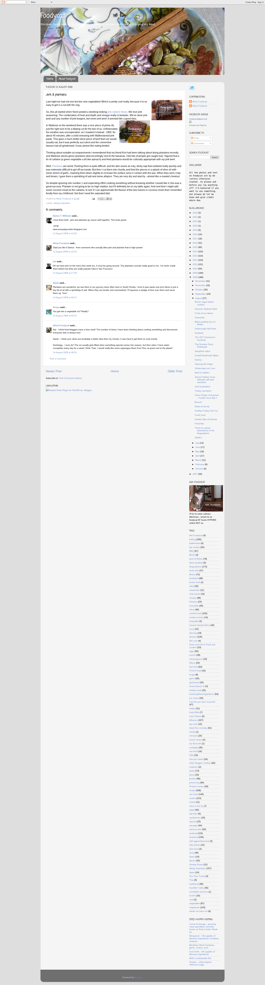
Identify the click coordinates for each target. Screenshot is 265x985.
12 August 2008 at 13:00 (65, 233)
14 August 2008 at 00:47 (65, 297)
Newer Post (54, 371)
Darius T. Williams (62, 216)
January (199, 468)
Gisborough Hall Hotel (205, 328)
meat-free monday (198, 728)
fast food (193, 667)
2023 (195, 212)
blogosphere (195, 566)
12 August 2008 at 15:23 (65, 251)
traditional (194, 884)
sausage (193, 825)
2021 (195, 221)
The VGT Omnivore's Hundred (205, 338)
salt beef (193, 813)
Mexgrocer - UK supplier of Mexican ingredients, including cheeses (204, 938)
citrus (191, 609)
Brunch (198, 402)
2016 (195, 243)
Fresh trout (200, 415)
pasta (192, 771)
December (200, 281)
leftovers (193, 720)
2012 (195, 260)
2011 (195, 264)
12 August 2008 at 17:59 (65, 273)
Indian (192, 708)
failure (192, 663)
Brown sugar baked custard (204, 303)
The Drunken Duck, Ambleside (204, 345)
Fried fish (199, 423)
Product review (196, 786)
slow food (193, 849)
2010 (195, 268)
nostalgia (193, 747)
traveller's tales (196, 888)
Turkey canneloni (203, 391)
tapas (192, 872)
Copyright (194, 621)
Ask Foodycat (195, 535)
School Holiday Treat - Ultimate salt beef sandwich (205, 380)
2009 (195, 273)
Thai (191, 880)
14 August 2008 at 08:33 (65, 352)
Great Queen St (197, 686)
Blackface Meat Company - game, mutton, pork (202, 946)
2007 (195, 474)
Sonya (56, 307)
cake (191, 586)
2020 (195, 226)
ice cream (194, 698)
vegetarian (194, 907)
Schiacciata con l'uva (205, 368)
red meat (193, 794)
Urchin (192, 895)
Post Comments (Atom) (70, 378)
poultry (192, 778)
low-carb (193, 724)
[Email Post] (93, 198)
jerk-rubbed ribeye (117, 112)
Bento (192, 555)
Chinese (193, 601)
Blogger (138, 977)
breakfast (193, 578)
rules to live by (196, 806)
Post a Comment (58, 358)
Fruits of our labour (204, 313)
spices (192, 860)
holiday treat (195, 690)
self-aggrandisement (199, 841)
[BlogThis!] (102, 198)
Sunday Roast (196, 864)
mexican (193, 735)
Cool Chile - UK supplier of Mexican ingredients (202, 952)
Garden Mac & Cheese (206, 419)
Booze (192, 574)
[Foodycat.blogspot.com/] (190, 122)
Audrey (198, 360)
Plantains (57, 166)
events (192, 655)
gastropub (194, 682)
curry (191, 629)
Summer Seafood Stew (206, 309)
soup (191, 852)
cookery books (196, 617)
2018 (195, 234)
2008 (195, 277)
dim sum (193, 641)
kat (54, 261)
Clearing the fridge (204, 364)
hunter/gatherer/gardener (201, 694)
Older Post (175, 371)
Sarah (56, 283)
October (199, 289)
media (192, 732)
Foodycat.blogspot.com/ (198, 119)
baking (192, 539)
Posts (196, 138)
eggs (191, 651)
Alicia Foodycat (61, 243)
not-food (193, 751)
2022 (195, 217)
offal (191, 755)
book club (194, 570)
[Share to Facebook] (107, 198)
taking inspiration (62, 203)
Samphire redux (202, 351)
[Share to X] (104, 198)
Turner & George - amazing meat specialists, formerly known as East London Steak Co (203, 928)
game (192, 678)
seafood (193, 833)
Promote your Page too (197, 125)
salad (191, 810)
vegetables (194, 903)
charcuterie (194, 594)
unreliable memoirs (198, 892)
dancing (193, 633)
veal (191, 899)
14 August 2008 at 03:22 (65, 315)
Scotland (199, 333)
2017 (195, 238)
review (192, 798)
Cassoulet (199, 317)
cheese (192, 598)
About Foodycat (67, 79)
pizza (191, 775)
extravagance (195, 659)
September (201, 294)
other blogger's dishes (200, 763)
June (198, 447)
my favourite (195, 743)
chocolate (194, 605)
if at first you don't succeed (202, 702)
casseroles (194, 590)
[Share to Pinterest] (110, 198)
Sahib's (198, 437)
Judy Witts (194, 712)
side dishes (194, 845)
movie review (195, 739)
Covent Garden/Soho (199, 625)
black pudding (196, 562)
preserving (194, 782)
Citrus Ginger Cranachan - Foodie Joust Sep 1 (207, 396)
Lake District (195, 716)
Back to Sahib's (202, 372)
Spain (192, 856)
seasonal (193, 837)
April (197, 456)
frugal (192, 674)
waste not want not (198, 911)
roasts (192, 802)
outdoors (193, 767)
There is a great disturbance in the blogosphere (204, 430)
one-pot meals (196, 759)
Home (50, 79)
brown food (194, 582)
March (198, 460)
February (200, 464)
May (197, 451)
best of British (195, 559)
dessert (192, 637)
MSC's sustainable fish (200, 958)
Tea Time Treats (197, 876)
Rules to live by (202, 406)
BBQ (191, 551)
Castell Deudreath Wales (207, 355)
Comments (198, 143)
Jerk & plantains (202, 386)
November (200, 285)
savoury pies (195, 829)
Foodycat (52, 16)
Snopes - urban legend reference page (200, 963)
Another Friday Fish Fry (206, 410)
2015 (195, 247)
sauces (192, 821)
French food (195, 670)
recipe (192, 790)
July (197, 443)
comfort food (195, 613)
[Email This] (99, 198)
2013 (195, 256)
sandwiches (195, 817)
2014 (195, 251)
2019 (195, 230)
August (199, 298)
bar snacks (194, 547)
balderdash (194, 543)
